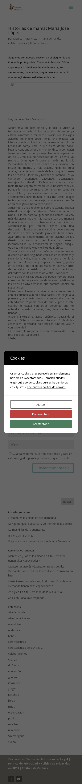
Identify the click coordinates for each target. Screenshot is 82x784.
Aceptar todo (41, 424)
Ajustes (41, 404)
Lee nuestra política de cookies (46, 387)
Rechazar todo (41, 414)
